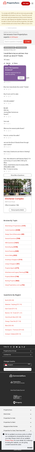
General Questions (12, 238)
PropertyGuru (8, 410)
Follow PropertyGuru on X (22, 347)
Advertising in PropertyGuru (15, 226)
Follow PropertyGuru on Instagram (14, 347)
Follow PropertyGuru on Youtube (16, 347)
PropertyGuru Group (10, 351)
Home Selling (11, 255)
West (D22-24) (9, 325)
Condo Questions (21, 47)
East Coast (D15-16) (11, 308)
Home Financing (12, 251)
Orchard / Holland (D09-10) (13, 334)
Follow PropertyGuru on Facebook (11, 347)
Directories (7, 414)
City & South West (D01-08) (13, 317)
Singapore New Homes (11, 426)
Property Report (17, 397)
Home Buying (11, 247)
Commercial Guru (17, 375)
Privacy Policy (9, 440)
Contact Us (7, 355)
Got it (21, 78)
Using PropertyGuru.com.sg (15, 285)
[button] (29, 351)
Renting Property (12, 281)
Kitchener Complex (9, 47)
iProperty (17, 402)
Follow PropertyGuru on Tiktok (24, 347)
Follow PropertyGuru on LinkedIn (19, 347)
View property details (17, 210)
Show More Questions (17, 175)
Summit (17, 390)
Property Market (12, 276)
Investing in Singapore (13, 259)
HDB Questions (12, 242)
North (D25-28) (9, 300)
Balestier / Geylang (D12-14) (13, 304)
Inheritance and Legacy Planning (16, 272)
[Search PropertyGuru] (30, 369)
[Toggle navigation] (32, 3)
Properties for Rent (9, 422)
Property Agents (12, 268)
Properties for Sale (9, 418)
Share (16, 63)
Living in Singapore (12, 264)
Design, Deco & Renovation (14, 234)
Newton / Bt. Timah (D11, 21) (13, 313)
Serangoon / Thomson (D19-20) (14, 330)
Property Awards (17, 382)
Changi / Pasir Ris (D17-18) (13, 321)
